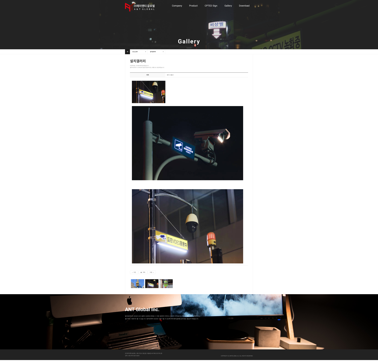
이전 (135, 272)
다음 (151, 272)
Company (177, 5)
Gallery (228, 5)
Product (193, 5)
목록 (144, 272)
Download (244, 5)
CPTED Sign (211, 5)
